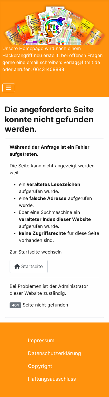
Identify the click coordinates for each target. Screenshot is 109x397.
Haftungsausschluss (52, 379)
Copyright (40, 366)
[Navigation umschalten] (8, 88)
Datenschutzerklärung (54, 353)
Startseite (31, 266)
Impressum (41, 340)
